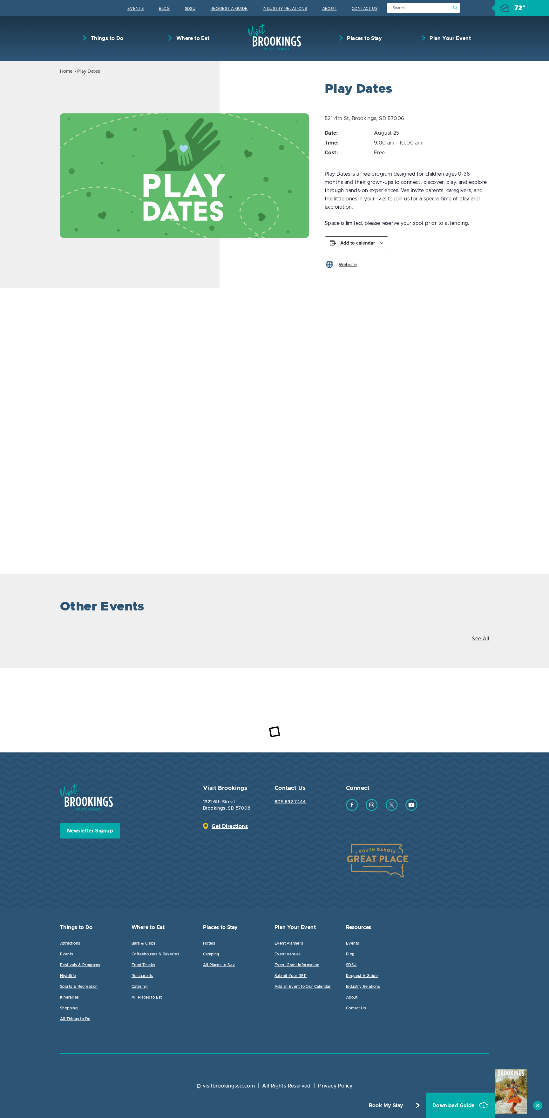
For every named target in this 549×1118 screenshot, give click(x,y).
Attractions (70, 943)
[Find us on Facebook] (352, 809)
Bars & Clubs (144, 943)
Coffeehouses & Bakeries (155, 954)
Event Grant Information (296, 965)
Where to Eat (192, 38)
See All (480, 638)
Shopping (69, 1008)
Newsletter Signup (90, 830)
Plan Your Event (449, 38)
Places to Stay (364, 38)
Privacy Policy (335, 1085)
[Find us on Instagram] (372, 809)
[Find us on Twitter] (392, 809)
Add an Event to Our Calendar (302, 986)
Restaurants (142, 976)
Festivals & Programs (80, 965)
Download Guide (454, 1105)
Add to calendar (357, 242)
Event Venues (287, 954)
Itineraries (69, 997)
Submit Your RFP (290, 976)
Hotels (209, 943)
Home (66, 71)
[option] (184, 175)
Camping (211, 954)
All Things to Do (75, 1019)
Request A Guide (229, 8)
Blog (164, 8)
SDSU (190, 8)
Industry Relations (285, 8)
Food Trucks (143, 965)
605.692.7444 (290, 802)
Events (135, 8)
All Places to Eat (147, 997)
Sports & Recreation (79, 986)
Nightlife (68, 976)
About (329, 8)
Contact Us (364, 8)
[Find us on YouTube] (411, 809)
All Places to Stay (219, 965)
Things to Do (106, 38)
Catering (139, 986)
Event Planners (288, 943)
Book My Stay (386, 1105)
